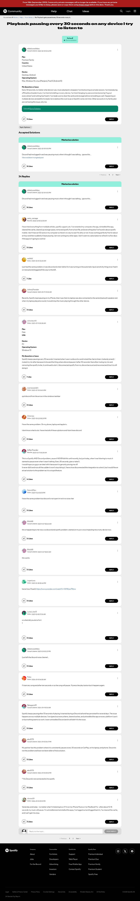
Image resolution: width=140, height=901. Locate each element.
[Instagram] (118, 851)
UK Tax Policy (101, 892)
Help (54, 11)
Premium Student (95, 869)
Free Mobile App (75, 864)
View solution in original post (33, 157)
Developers (53, 859)
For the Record (35, 864)
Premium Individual (95, 854)
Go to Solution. (35, 108)
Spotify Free (93, 874)
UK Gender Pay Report (12, 896)
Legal (7, 892)
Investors (52, 869)
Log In (128, 11)
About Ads (61, 892)
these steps (84, 4)
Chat (69, 11)
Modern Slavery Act (86, 892)
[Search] (121, 11)
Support (72, 854)
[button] (117, 49)
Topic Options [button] (25, 127)
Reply (111, 119)
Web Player (73, 859)
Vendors (52, 874)
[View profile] (24, 49)
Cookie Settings (48, 892)
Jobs (32, 859)
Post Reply (111, 831)
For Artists (53, 854)
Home (15, 17)
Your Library (29, 17)
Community (15, 11)
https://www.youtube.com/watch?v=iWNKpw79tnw (56, 589)
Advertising (53, 864)
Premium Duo (93, 859)
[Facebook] (132, 851)
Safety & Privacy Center (20, 892)
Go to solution (71, 40)
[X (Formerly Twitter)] (125, 851)
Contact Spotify (75, 869)
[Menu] (135, 11)
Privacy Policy (35, 892)
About (32, 854)
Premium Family (94, 864)
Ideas (85, 11)
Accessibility (73, 892)
